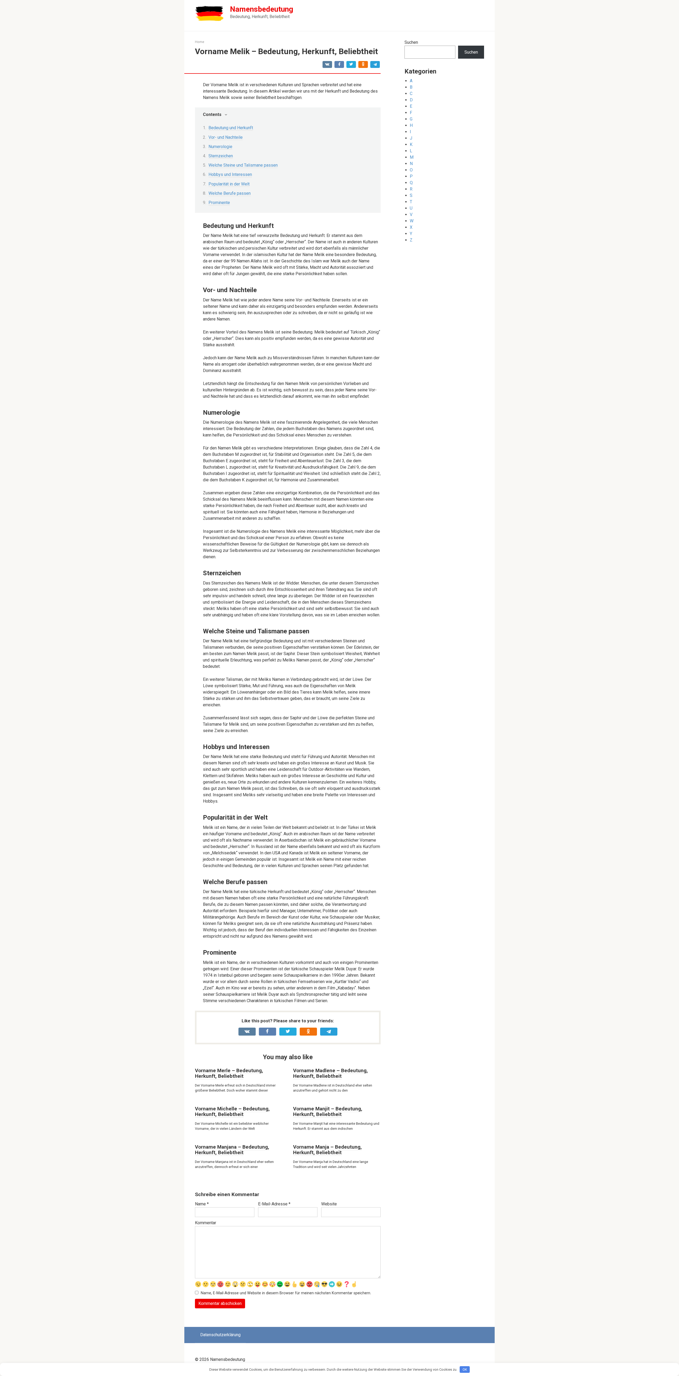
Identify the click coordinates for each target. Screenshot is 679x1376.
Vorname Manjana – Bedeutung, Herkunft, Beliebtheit (232, 1150)
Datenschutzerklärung (220, 1334)
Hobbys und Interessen (230, 174)
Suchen (411, 42)
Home (199, 42)
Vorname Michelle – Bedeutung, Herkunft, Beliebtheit (232, 1111)
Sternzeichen (220, 155)
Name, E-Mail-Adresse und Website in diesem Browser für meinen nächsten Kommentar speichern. (286, 1293)
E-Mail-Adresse (274, 1203)
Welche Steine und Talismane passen (243, 165)
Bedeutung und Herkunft (230, 127)
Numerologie (220, 146)
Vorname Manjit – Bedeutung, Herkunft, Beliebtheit (327, 1111)
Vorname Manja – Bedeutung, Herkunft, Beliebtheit (327, 1150)
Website (329, 1203)
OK (465, 1369)
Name (202, 1203)
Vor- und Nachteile (225, 137)
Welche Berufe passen (229, 193)
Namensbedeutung (261, 9)
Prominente (219, 202)
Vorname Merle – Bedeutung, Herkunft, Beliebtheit (229, 1073)
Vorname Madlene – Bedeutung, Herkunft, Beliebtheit (330, 1073)
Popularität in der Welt (229, 184)
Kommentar (205, 1222)
